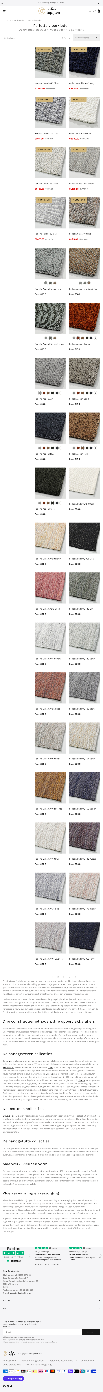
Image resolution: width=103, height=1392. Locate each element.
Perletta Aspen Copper (80, 344)
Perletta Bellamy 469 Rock (47, 758)
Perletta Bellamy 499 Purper (82, 859)
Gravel (5, 1116)
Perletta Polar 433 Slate (46, 233)
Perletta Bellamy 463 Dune (47, 859)
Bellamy (6, 1061)
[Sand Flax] (55, 283)
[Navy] (91, 338)
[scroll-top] (97, 1377)
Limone (49, 1074)
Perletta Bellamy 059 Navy (81, 959)
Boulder (12, 1116)
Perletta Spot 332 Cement (81, 183)
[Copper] (78, 338)
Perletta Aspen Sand (79, 399)
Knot (19, 1116)
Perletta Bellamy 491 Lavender (49, 959)
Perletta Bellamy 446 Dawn (82, 658)
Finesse (81, 1080)
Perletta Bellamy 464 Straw (82, 758)
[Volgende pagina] (83, 976)
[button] (3, 4)
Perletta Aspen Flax (78, 454)
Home (8, 20)
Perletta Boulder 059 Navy (81, 83)
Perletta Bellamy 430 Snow (48, 658)
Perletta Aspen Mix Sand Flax (83, 289)
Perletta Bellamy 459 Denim (82, 808)
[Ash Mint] (46, 283)
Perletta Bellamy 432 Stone (82, 709)
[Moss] (87, 338)
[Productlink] (50, 67)
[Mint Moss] (50, 283)
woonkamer (8, 1067)
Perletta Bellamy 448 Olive (81, 609)
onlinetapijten (32, 1354)
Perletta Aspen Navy (44, 454)
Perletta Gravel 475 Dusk (47, 133)
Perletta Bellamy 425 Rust (47, 709)
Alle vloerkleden (19, 20)
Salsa (50, 1067)
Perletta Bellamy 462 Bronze (48, 808)
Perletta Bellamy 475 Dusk (47, 908)
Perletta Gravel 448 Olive (46, 83)
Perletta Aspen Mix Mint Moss (49, 344)
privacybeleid (51, 1342)
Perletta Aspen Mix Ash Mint (48, 289)
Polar (62, 1086)
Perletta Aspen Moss (45, 509)
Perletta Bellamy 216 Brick (47, 609)
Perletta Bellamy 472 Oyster (82, 908)
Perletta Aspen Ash (44, 399)
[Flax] (82, 338)
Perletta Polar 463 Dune (46, 183)
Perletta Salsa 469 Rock (80, 233)
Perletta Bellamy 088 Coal (81, 558)
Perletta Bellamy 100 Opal (81, 504)
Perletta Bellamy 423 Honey (48, 558)
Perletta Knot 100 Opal (80, 133)
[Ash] (74, 338)
